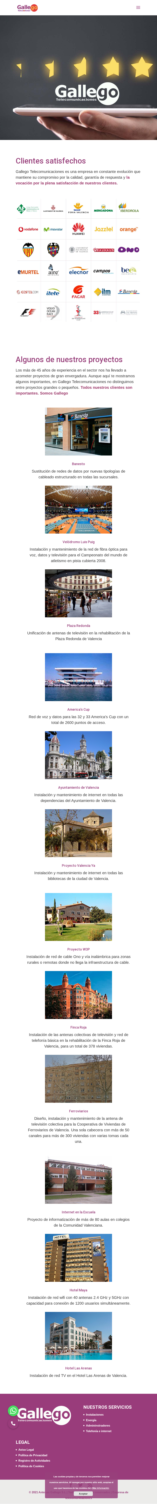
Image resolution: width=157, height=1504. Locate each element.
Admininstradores (98, 1425)
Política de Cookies (31, 1466)
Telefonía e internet (98, 1431)
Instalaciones (95, 1414)
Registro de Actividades (34, 1460)
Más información (100, 1488)
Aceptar (83, 1493)
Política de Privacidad (32, 1455)
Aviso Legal (26, 1449)
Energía (91, 1420)
